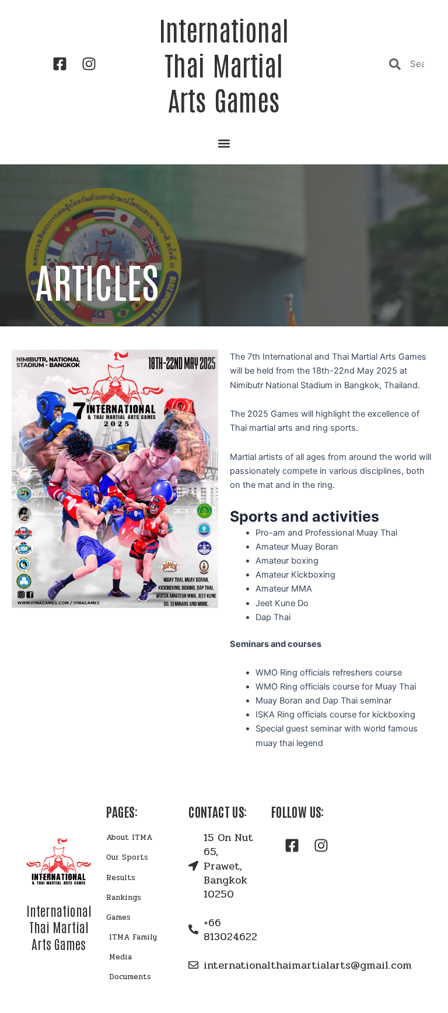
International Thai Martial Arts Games (224, 64)
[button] (224, 143)
